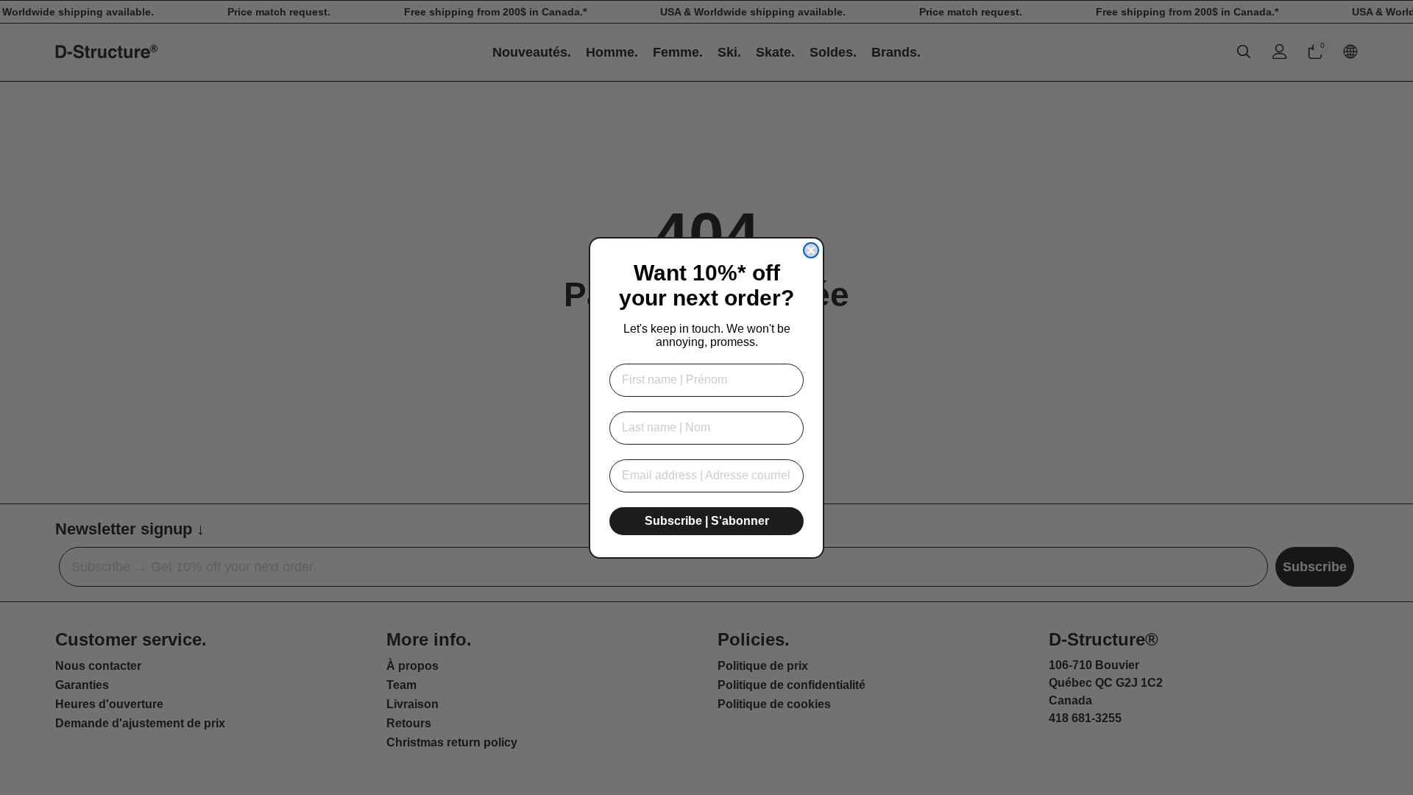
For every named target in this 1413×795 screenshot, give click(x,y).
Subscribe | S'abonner (707, 521)
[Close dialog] (811, 250)
